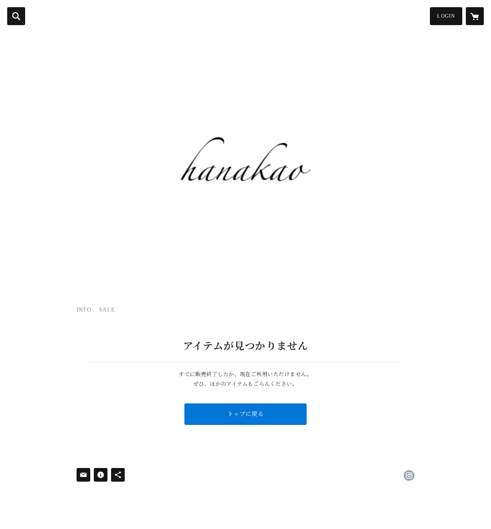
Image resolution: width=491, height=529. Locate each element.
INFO (84, 309)
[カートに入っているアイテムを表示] (475, 16)
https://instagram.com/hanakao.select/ (409, 475)
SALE (107, 309)
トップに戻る (246, 414)
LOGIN (446, 16)
